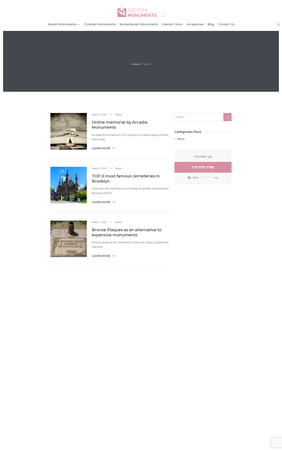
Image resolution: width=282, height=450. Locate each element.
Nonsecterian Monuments (139, 24)
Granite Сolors (172, 24)
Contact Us (226, 24)
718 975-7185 (203, 167)
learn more (101, 148)
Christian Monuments (100, 24)
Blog (211, 24)
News (180, 138)
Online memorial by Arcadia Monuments (119, 125)
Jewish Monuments (62, 24)
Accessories (195, 24)
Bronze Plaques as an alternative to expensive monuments (126, 232)
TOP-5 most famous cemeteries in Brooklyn (126, 178)
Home (135, 64)
